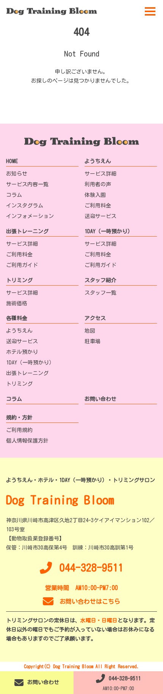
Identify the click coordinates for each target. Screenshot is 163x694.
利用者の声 (98, 184)
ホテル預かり (22, 352)
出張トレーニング (27, 231)
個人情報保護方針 (27, 440)
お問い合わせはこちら (90, 601)
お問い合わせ (100, 399)
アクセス (95, 318)
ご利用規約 (19, 430)
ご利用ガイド (22, 265)
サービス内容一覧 (27, 184)
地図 (90, 330)
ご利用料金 (98, 205)
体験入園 (95, 195)
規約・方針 (19, 417)
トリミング (19, 280)
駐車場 (92, 341)
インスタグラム (24, 205)
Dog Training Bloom (60, 500)
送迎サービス (100, 216)
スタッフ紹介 (100, 280)
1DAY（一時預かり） (109, 231)
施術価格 (16, 303)
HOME (12, 161)
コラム (14, 195)
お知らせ (16, 173)
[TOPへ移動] (51, 11)
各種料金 (16, 318)
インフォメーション (30, 216)
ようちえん (98, 161)
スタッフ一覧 (100, 292)
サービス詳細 (100, 173)
